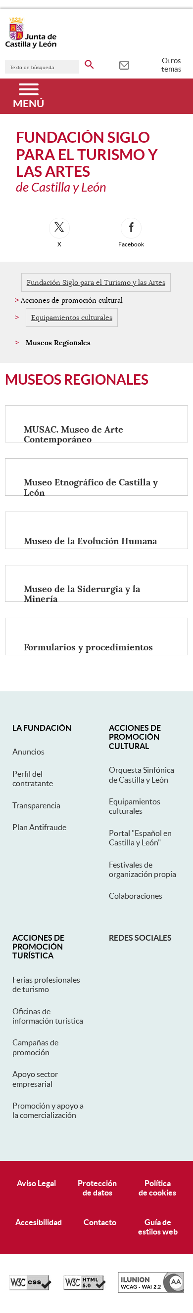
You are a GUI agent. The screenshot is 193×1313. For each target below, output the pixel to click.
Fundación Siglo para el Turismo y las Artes (96, 282)
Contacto (100, 1222)
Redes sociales (140, 937)
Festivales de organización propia (142, 869)
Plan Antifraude (39, 827)
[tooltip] (124, 64)
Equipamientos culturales (71, 317)
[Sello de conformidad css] (30, 1288)
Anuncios (28, 751)
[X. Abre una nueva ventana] (59, 228)
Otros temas (171, 64)
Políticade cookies (157, 1188)
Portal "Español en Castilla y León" (140, 838)
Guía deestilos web (158, 1227)
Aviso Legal (36, 1183)
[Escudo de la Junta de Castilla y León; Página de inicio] (30, 46)
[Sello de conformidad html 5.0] (84, 1288)
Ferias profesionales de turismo (46, 984)
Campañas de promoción (35, 1047)
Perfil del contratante (32, 778)
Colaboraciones (135, 895)
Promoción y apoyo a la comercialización (48, 1110)
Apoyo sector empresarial (35, 1079)
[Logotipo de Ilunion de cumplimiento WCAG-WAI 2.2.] (151, 1290)
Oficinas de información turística (47, 1016)
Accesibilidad (38, 1222)
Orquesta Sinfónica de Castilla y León (141, 774)
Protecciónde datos (97, 1188)
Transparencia (36, 805)
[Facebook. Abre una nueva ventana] (131, 228)
